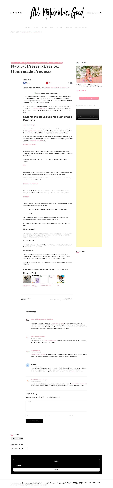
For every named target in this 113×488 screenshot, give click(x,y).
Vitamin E (26, 196)
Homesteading (32, 62)
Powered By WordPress (75, 483)
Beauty (44, 28)
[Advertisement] (56, 45)
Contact (58, 482)
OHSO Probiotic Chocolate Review (44, 284)
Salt (24, 165)
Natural (59, 28)
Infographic (46, 62)
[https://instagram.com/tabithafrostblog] (19, 448)
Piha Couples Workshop (58, 323)
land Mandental (35, 350)
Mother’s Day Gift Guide (52, 284)
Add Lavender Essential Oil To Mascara (26, 285)
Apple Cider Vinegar (29, 125)
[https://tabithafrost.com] (26, 448)
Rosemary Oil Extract (29, 144)
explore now (73, 372)
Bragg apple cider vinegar (33, 131)
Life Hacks (53, 62)
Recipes (69, 28)
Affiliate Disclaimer (94, 482)
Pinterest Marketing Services (89, 98)
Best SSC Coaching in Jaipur (39, 380)
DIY (52, 28)
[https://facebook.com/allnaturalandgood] (16, 448)
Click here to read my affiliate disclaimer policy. (56, 88)
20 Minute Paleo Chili (60, 284)
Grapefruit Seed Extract (30, 184)
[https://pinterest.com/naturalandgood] (12, 448)
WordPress (33, 485)
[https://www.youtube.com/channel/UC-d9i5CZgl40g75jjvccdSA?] (22, 448)
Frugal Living (23, 62)
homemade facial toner (36, 140)
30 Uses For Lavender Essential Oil (34, 285)
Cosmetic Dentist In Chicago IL (38, 354)
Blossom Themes (21, 485)
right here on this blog (39, 108)
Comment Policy (62, 483)
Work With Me (80, 28)
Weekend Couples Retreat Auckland (42, 319)
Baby (36, 28)
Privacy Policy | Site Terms (41, 485)
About (27, 28)
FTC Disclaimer (83, 482)
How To (39, 62)
